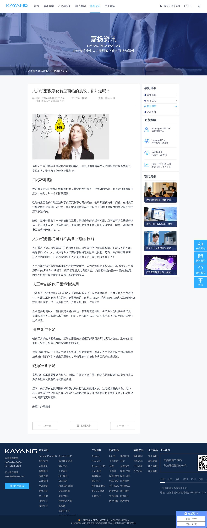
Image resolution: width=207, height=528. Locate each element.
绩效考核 (43, 491)
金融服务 (124, 466)
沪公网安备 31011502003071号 (94, 520)
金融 (111, 466)
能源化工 (124, 496)
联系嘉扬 (152, 471)
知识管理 (63, 481)
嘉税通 (62, 506)
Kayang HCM (65, 456)
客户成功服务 (98, 486)
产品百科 (151, 112)
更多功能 (63, 496)
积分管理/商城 (66, 486)
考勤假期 (43, 476)
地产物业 (124, 501)
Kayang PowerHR (48, 456)
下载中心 (96, 496)
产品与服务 (64, 6)
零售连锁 (113, 496)
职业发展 (63, 476)
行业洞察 (55, 70)
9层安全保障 (98, 491)
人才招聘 (43, 481)
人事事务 (43, 466)
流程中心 (43, 501)
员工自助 (43, 496)
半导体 (112, 471)
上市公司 (113, 461)
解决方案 (49, 6)
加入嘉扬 (152, 466)
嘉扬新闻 (151, 95)
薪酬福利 (43, 471)
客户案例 (80, 6)
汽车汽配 (113, 481)
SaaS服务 (97, 471)
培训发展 (43, 486)
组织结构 (43, 461)
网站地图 (132, 523)
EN (185, 5)
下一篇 (120, 425)
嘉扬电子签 (64, 511)
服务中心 (96, 481)
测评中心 (63, 466)
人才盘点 (63, 471)
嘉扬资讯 (95, 6)
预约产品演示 (17, 486)
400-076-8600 (172, 6)
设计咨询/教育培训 (114, 488)
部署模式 (96, 476)
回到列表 (86, 425)
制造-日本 (125, 476)
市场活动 (151, 100)
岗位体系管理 (65, 461)
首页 (36, 6)
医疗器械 (113, 501)
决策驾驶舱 (64, 491)
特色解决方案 (65, 501)
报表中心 (43, 506)
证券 (122, 461)
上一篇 (47, 425)
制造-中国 (125, 471)
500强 (112, 456)
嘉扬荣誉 (152, 461)
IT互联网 (124, 481)
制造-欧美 (114, 476)
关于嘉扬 (110, 6)
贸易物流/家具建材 (125, 488)
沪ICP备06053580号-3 (119, 520)
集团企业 (124, 456)
